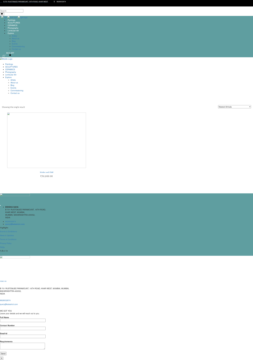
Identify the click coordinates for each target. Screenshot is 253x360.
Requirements (6, 341)
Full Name (4, 317)
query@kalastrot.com (15, 224)
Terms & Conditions (8, 239)
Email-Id (3, 333)
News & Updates (7, 235)
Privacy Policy (5, 243)
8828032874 (10, 221)
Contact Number (7, 325)
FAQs (2, 247)
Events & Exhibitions (8, 231)
